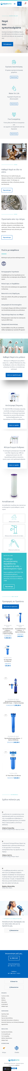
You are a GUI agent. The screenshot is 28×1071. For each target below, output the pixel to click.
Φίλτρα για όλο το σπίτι (14, 521)
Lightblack (17, 1065)
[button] (14, 4)
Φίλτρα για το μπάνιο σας (14, 550)
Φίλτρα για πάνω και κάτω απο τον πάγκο (14, 535)
